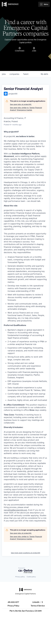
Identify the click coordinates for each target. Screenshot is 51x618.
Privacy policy (20, 577)
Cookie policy (31, 577)
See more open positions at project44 (25, 553)
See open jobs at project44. (21, 104)
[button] (44, 4)
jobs (4, 74)
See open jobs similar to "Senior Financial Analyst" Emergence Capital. (26, 109)
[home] (10, 4)
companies (14, 74)
